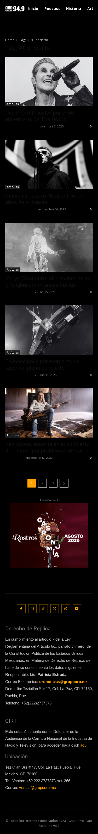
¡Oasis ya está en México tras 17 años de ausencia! (44, 199)
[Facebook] (21, 608)
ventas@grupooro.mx (37, 787)
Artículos (13, 104)
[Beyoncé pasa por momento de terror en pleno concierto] (49, 330)
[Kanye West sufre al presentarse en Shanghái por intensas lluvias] (49, 247)
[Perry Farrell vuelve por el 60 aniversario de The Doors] (49, 81)
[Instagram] (32, 608)
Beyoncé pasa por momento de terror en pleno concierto (42, 364)
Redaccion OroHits (19, 126)
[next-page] (64, 483)
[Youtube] (77, 608)
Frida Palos (13, 458)
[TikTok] (43, 608)
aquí (84, 745)
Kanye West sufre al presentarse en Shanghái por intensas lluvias (47, 281)
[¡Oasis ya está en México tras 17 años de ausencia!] (49, 164)
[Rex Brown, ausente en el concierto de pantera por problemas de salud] (49, 413)
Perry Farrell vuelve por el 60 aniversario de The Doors (39, 116)
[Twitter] (54, 608)
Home (9, 40)
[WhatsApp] (65, 608)
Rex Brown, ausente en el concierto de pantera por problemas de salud (47, 447)
